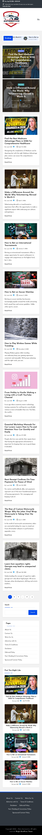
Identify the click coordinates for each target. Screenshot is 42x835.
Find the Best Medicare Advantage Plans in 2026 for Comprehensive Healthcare (18, 141)
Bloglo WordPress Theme (24, 831)
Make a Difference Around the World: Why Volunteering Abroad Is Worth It (20, 194)
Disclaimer (8, 648)
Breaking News (21, 750)
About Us (8, 629)
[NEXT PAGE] (32, 597)
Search (7, 605)
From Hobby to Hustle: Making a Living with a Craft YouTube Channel (20, 395)
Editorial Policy (10, 652)
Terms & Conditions (11, 644)
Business (21, 51)
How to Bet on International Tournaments (21, 755)
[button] (21, 72)
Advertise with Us (10, 641)
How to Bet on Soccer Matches (19, 292)
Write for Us (9, 637)
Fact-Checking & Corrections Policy (16, 656)
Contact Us (8, 633)
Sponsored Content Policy (13, 660)
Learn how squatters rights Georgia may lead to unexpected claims (20, 566)
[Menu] (38, 19)
